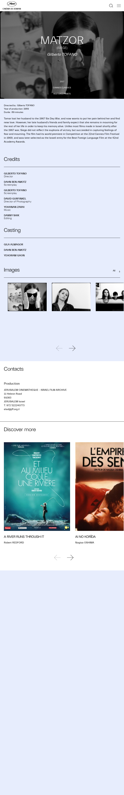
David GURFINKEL (15, 198)
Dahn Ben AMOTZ (15, 181)
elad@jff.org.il (12, 409)
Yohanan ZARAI (14, 207)
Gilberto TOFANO (15, 173)
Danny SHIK (11, 215)
